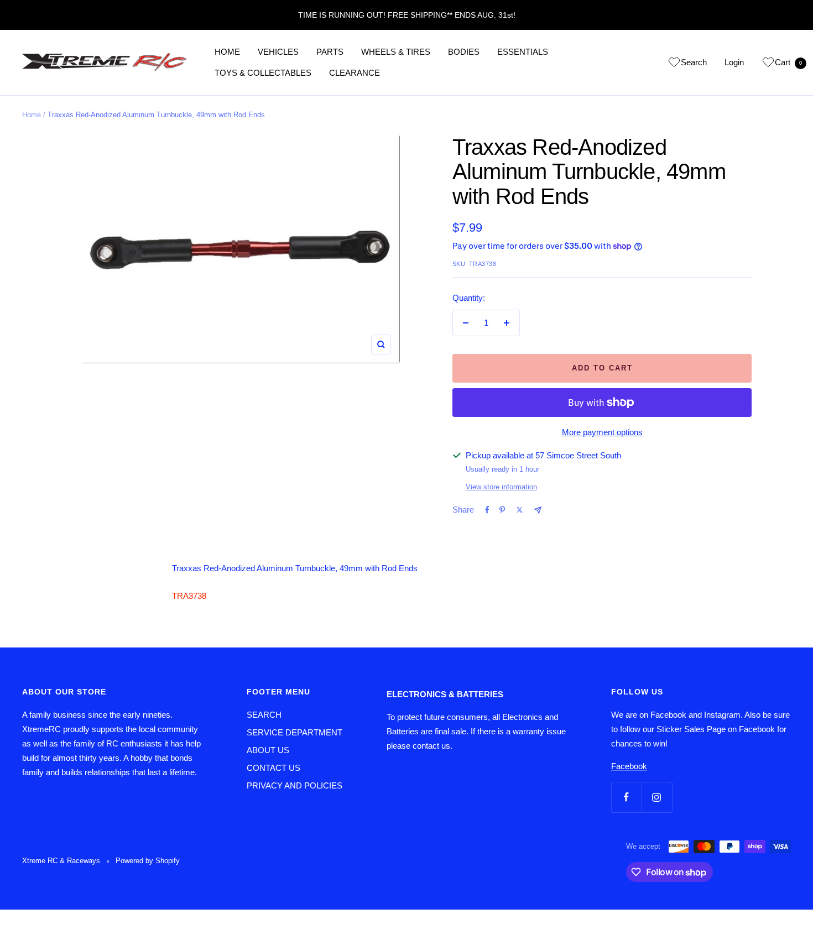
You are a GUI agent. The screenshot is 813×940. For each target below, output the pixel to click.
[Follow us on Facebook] (626, 797)
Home (31, 115)
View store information (501, 487)
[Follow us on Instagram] (657, 797)
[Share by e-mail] (537, 510)
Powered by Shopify (148, 861)
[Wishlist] (674, 64)
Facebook (629, 766)
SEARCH (264, 714)
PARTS (329, 51)
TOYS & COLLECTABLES (263, 72)
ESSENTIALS (522, 51)
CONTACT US (273, 767)
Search (694, 62)
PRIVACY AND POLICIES (294, 785)
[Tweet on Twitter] (519, 510)
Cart (788, 62)
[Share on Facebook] (487, 510)
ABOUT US (268, 750)
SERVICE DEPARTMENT (294, 732)
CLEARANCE (354, 72)
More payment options (602, 432)
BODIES (464, 51)
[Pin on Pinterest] (502, 510)
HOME (227, 51)
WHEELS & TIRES (395, 51)
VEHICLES (278, 51)
